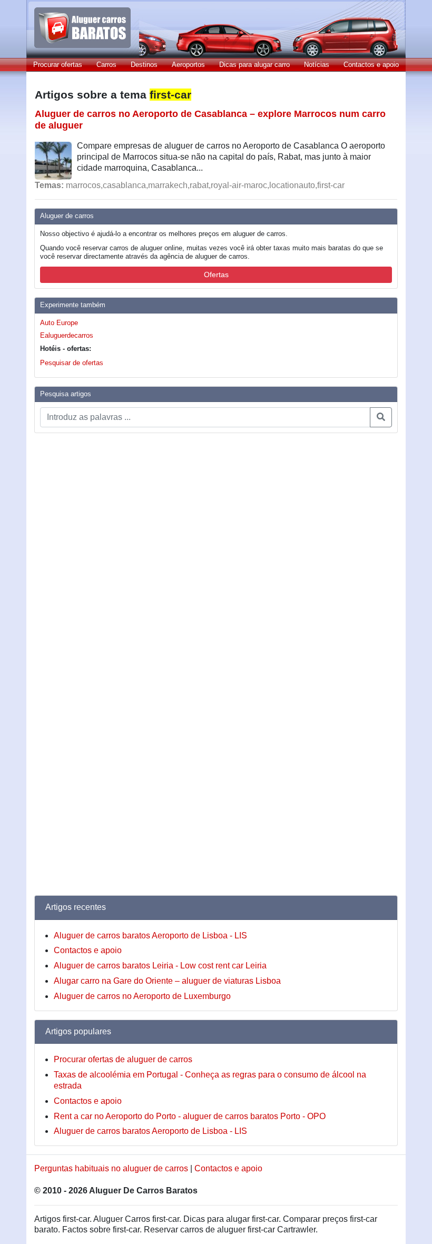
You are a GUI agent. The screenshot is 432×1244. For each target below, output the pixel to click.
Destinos (144, 64)
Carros (106, 64)
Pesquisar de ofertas (71, 363)
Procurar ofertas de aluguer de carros (123, 1059)
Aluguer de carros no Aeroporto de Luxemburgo (142, 996)
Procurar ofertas (57, 64)
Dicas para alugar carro (254, 64)
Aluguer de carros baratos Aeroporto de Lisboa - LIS (150, 935)
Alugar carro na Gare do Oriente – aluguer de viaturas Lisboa (167, 980)
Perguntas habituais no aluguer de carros (111, 1168)
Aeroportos (188, 64)
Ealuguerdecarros (66, 335)
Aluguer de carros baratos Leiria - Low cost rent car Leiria (160, 965)
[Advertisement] (76, 600)
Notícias (316, 64)
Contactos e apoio (371, 64)
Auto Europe (59, 323)
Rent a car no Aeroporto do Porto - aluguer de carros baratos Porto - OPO (190, 1116)
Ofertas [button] (216, 274)
